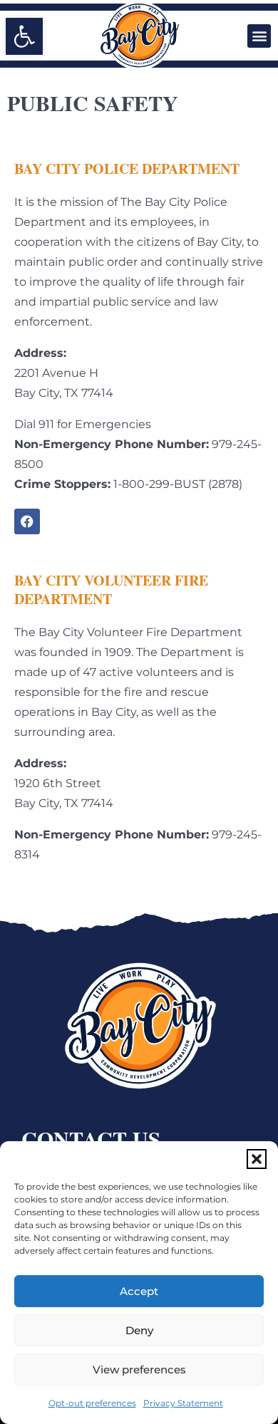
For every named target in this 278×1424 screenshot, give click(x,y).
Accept (139, 1291)
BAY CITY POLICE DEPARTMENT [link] (127, 168)
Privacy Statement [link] (183, 1403)
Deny (139, 1330)
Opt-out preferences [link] (92, 1403)
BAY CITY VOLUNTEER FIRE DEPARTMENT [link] (111, 589)
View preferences (139, 1369)
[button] (256, 1159)
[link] (24, 36)
